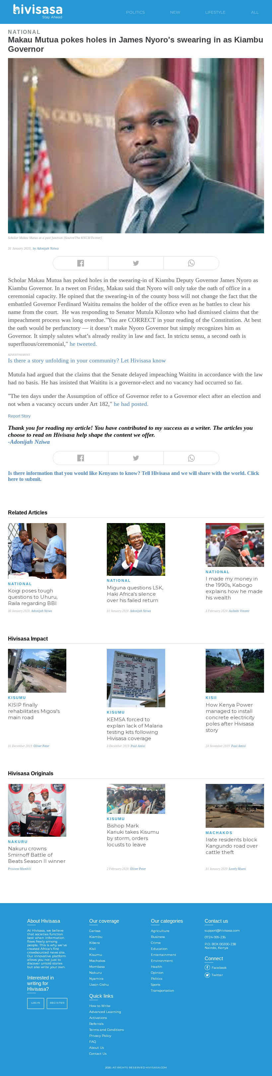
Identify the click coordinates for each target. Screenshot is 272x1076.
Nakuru (95, 972)
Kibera (94, 943)
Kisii (92, 949)
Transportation (162, 990)
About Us (96, 1047)
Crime (156, 943)
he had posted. (131, 404)
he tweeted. (83, 344)
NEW (175, 12)
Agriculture (160, 931)
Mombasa (97, 966)
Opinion (157, 972)
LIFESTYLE (215, 12)
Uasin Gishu (99, 984)
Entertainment (163, 955)
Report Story (19, 416)
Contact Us (97, 1053)
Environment (162, 960)
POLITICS (135, 12)
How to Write (99, 1006)
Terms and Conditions (106, 1030)
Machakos (97, 960)
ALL (255, 12)
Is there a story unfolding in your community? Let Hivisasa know (87, 360)
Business (158, 937)
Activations (98, 1018)
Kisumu (95, 955)
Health (156, 966)
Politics (156, 978)
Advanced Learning (105, 1012)
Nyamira (96, 978)
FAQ (92, 1041)
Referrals (96, 1024)
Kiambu (95, 937)
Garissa (95, 931)
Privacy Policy (100, 1036)
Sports (155, 984)
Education (159, 949)
